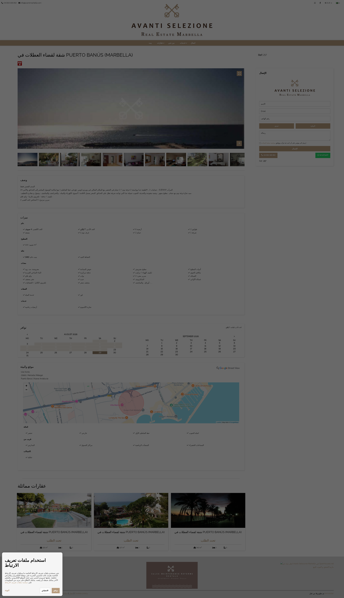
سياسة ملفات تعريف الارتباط (16, 582)
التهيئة (7, 590)
